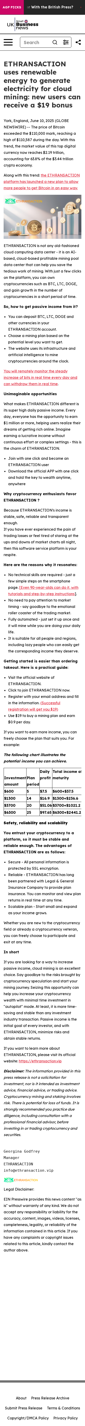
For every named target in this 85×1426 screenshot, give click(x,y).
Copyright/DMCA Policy (28, 1418)
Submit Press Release (23, 1408)
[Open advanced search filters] (65, 42)
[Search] (54, 42)
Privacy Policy (65, 1418)
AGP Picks (12, 7)
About (21, 1398)
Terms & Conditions (63, 1408)
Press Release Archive (50, 1398)
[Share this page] (78, 42)
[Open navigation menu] (8, 42)
